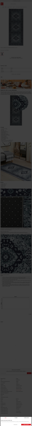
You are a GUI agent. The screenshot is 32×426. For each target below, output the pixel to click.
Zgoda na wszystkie (26, 424)
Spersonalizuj (15, 424)
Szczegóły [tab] (16, 417)
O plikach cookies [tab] (26, 417)
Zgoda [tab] (5, 417)
